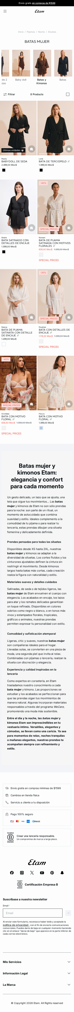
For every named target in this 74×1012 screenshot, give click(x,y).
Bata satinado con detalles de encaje (15, 242)
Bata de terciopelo (53, 161)
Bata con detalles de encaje (54, 331)
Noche (41, 31)
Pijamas (31, 31)
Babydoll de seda (14, 161)
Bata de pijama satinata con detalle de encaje (16, 332)
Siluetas (52, 31)
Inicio (21, 31)
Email (6, 905)
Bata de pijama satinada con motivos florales (55, 243)
